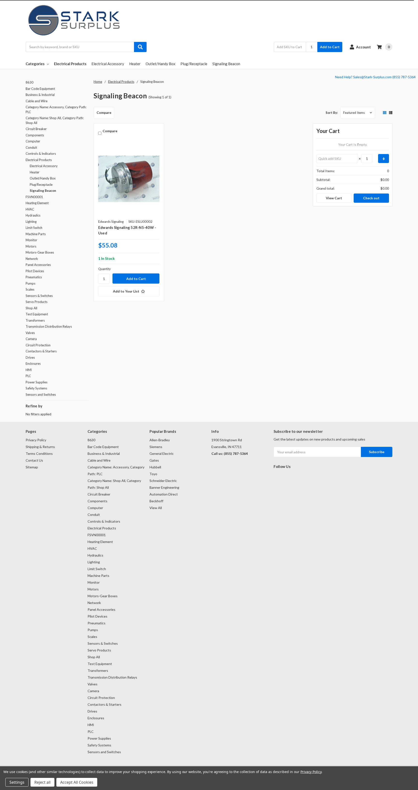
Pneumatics (34, 277)
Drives (30, 357)
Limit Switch (34, 228)
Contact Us (34, 460)
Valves (30, 333)
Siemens (155, 447)
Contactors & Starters (41, 351)
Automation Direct (163, 494)
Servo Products (36, 302)
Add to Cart (330, 47)
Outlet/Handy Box (160, 64)
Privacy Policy (36, 440)
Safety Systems (36, 388)
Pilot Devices (35, 271)
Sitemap (32, 467)
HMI (29, 370)
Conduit (31, 147)
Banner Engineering (164, 487)
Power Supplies (36, 382)
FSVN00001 (34, 197)
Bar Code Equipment (40, 89)
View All (155, 508)
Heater (135, 64)
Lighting (31, 222)
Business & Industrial (40, 95)
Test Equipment (37, 314)
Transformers (35, 320)
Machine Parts (36, 234)
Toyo (153, 474)
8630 (29, 82)
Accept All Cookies (76, 782)
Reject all (42, 782)
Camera (31, 339)
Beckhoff (156, 501)
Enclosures (33, 363)
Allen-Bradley (159, 440)
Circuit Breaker (36, 129)
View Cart (334, 198)
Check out (371, 198)
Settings (16, 782)
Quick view (128, 179)
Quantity (104, 269)
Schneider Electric (163, 481)
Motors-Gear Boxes (40, 252)
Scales (30, 289)
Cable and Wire (36, 101)
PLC (28, 376)
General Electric (161, 453)
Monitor (31, 240)
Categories (35, 64)
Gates (154, 460)
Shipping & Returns (40, 447)
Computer (33, 141)
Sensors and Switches (41, 394)
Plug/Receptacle (193, 64)
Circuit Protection (38, 345)
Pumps (30, 283)
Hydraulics (33, 215)
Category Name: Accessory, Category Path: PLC (56, 109)
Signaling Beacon (226, 64)
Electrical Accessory (107, 64)
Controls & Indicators (41, 153)
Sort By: (332, 113)
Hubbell (155, 467)
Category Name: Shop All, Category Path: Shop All (55, 120)
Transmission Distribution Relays (49, 326)
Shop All (31, 308)
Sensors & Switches (39, 296)
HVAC (30, 209)
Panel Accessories (38, 265)
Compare (104, 112)
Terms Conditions (39, 453)
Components (35, 135)
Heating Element (37, 203)
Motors (31, 246)
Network (32, 259)
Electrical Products (70, 64)
